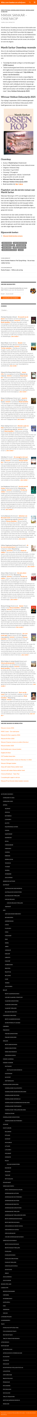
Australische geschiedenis (13, 888)
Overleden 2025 (8, 801)
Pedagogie (6, 1382)
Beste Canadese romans (12, 1019)
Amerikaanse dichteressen (13, 1197)
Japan (6, 946)
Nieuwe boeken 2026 (7, 745)
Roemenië (8, 1168)
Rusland (7, 1171)
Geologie (6, 1364)
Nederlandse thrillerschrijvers (15, 1110)
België (5, 990)
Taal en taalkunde (9, 1396)
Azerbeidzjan (9, 921)
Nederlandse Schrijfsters (11, 1117)
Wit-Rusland (9, 1179)
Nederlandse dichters (12, 1095)
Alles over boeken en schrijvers (13, 2)
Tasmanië (8, 906)
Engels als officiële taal (11, 1327)
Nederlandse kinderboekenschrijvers (17, 1102)
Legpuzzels (6, 1302)
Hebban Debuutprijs (8, 245)
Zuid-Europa (7, 1280)
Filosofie (6, 1360)
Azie (4, 910)
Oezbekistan (9, 964)
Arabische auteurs (9, 881)
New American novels (12, 1229)
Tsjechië (7, 1175)
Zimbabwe (8, 874)
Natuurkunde (7, 1375)
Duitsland (8, 1066)
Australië (6, 885)
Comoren (8, 819)
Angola (7, 812)
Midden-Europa (8, 1062)
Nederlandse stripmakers (13, 1106)
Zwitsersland (9, 1081)
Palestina (8, 972)
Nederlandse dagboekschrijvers (15, 1091)
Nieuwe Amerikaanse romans (14, 1237)
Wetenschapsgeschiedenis (11, 1400)
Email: (3, 294)
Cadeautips (4, 1287)
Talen (3, 1324)
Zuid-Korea (8, 986)
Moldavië (8, 1153)
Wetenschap (5, 1345)
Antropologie (7, 1349)
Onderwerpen (5, 1320)
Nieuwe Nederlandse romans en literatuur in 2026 (16, 760)
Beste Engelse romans (12, 1244)
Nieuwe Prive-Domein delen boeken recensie (15, 781)
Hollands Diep (21, 245)
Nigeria (7, 852)
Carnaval (6, 1295)
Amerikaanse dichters (12, 1200)
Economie (6, 1356)
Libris (21, 184)
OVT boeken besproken (8, 756)
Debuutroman (5, 10)
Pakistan (7, 968)
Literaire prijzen (6, 1316)
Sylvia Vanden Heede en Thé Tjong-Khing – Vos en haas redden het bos (18, 260)
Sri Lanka (8, 975)
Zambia (7, 870)
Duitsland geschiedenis (14, 1070)
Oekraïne (8, 1157)
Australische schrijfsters (13, 892)
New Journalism (10, 1233)
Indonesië (8, 935)
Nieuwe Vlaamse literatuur (13, 997)
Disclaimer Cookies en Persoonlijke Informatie (13, 1413)
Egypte (7, 823)
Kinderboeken (7, 1298)
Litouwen (8, 1149)
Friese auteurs (9, 1113)
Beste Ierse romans (11, 1044)
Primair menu (34, 2)
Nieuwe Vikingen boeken (8, 763)
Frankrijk (6, 1030)
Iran (6, 939)
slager (21, 250)
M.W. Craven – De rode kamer (10, 731)
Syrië (6, 979)
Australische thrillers (12, 895)
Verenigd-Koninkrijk (10, 1240)
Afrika (5, 805)
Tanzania (8, 863)
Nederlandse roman (20, 247)
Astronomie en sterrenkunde (12, 1353)
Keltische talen (8, 1335)
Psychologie (7, 1389)
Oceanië (5, 1124)
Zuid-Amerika (7, 1277)
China (7, 924)
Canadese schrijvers (9, 1015)
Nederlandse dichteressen (13, 1120)
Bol (17, 184)
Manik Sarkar (7, 247)
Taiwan (7, 983)
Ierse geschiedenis (11, 1051)
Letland (7, 1146)
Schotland (8, 1269)
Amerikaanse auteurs (12, 1193)
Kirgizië (7, 953)
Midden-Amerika (8, 1059)
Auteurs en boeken (7, 794)
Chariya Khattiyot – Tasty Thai (10, 774)
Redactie (12, 22)
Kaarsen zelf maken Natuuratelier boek (13, 770)
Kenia (6, 841)
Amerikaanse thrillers (12, 1211)
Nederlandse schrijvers (10, 1084)
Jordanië (8, 950)
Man (4, 1306)
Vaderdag (6, 1309)
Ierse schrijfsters (10, 1048)
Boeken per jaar (6, 1284)
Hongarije (8, 1142)
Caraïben (6, 1026)
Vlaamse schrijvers (11, 1004)
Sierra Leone (9, 859)
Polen (7, 1160)
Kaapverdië (8, 834)
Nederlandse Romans (18, 10)
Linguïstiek (6, 1371)
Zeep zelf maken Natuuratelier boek (12, 767)
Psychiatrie (6, 1385)
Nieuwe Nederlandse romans (13, 236)
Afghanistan (9, 917)
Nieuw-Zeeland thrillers (15, 903)
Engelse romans (10, 1255)
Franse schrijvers (10, 1037)
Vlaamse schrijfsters (11, 1001)
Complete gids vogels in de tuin (10, 777)
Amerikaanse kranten (12, 1204)
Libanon (7, 957)
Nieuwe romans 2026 (7, 728)
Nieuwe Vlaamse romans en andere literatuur (15, 742)
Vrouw (5, 1313)
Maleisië (7, 961)
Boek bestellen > (10, 431)
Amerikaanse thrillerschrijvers (15, 1215)
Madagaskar (9, 845)
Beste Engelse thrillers (12, 1247)
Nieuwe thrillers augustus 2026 (10, 735)
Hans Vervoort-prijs (20, 242)
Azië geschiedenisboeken (13, 914)
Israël (7, 943)
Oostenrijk (8, 1073)
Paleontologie (8, 1378)
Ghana (7, 830)
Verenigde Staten (8, 1186)
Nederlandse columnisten (13, 1088)
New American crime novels (14, 1226)
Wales (7, 1273)
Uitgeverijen (5, 1342)
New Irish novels (10, 1055)
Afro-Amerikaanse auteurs (13, 1189)
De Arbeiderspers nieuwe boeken (11, 749)
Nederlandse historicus (12, 1099)
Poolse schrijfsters (13, 1164)
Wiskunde (6, 1404)
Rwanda (7, 855)
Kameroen (8, 837)
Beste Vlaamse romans (12, 993)
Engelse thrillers (6, 752)
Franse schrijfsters (11, 1033)
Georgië (7, 1139)
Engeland (8, 1251)
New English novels (11, 1266)
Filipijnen (8, 928)
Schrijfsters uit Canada (12, 1022)
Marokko (8, 848)
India (6, 932)
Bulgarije (8, 1131)
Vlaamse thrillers (10, 1008)
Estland (7, 1135)
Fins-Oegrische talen (9, 1331)
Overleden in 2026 (8, 797)
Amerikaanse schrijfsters (13, 1208)
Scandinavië (7, 1182)
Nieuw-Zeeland (10, 899)
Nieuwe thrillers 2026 (7, 738)
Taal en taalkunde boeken (11, 1338)
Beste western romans (12, 1222)
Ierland (5, 1041)
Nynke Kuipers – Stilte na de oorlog (12, 269)
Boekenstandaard (9, 1291)
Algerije (7, 808)
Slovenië (8, 1077)
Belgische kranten (11, 1012)
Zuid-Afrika (8, 877)
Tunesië (7, 866)
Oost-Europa (7, 1128)
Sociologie (6, 1393)
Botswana (8, 816)
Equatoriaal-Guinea (11, 826)
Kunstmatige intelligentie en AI (13, 1367)
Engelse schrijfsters (11, 1258)
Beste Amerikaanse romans (13, 1218)
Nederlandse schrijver (9, 250)
